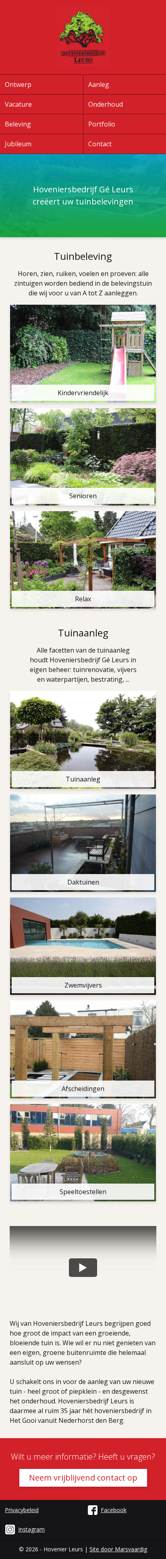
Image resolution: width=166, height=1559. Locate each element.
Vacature (18, 104)
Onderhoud (105, 104)
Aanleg (98, 84)
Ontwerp (18, 84)
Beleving (18, 124)
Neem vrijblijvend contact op (83, 1477)
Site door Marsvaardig (118, 1549)
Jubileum (18, 143)
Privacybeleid (22, 1510)
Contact (100, 143)
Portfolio (101, 124)
